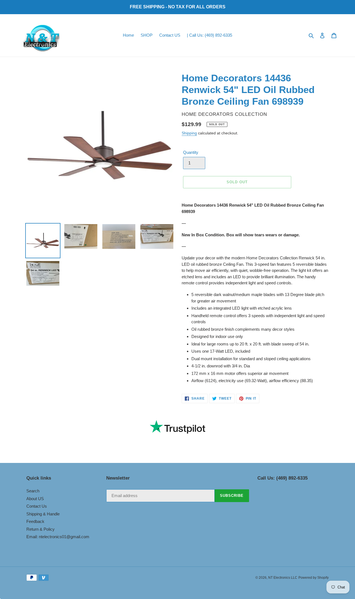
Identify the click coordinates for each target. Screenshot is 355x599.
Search (32, 490)
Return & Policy (40, 529)
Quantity (190, 152)
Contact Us (36, 506)
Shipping (189, 133)
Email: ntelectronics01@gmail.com (57, 536)
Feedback (35, 521)
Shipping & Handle (43, 514)
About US (35, 498)
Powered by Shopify (313, 578)
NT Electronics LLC (282, 578)
